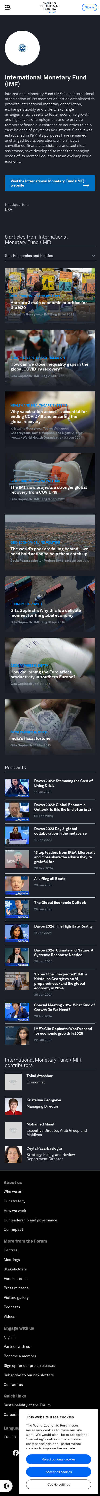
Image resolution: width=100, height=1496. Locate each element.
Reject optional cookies (59, 1459)
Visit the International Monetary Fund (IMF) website (47, 183)
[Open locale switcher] (6, 1486)
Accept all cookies (59, 1472)
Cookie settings (58, 1484)
